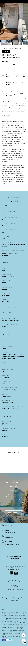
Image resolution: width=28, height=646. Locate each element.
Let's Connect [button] (14, 512)
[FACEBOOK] (14, 580)
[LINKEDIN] (9, 580)
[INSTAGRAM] (18, 580)
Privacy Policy (14, 600)
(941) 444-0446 (9, 537)
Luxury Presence (18, 589)
